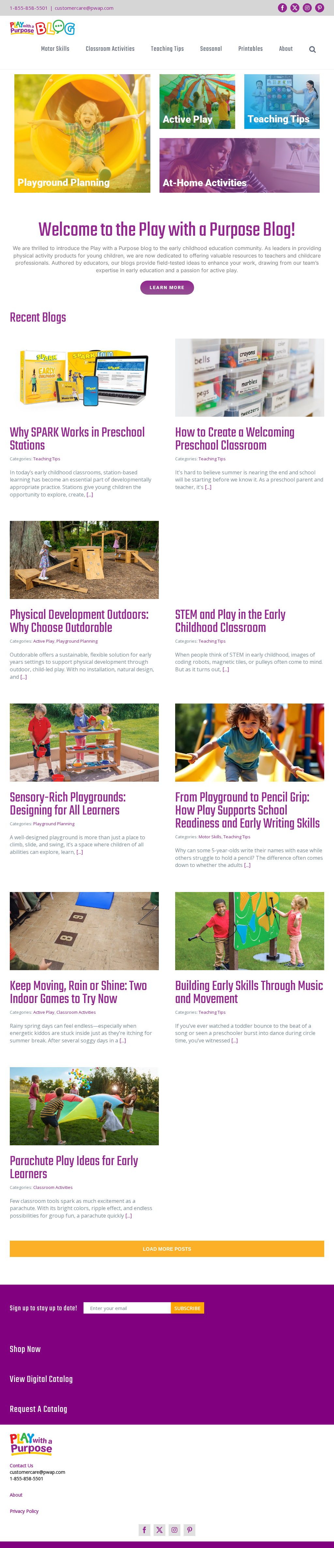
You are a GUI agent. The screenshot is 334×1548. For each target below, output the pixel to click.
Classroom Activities (76, 1012)
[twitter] (159, 1530)
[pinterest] (189, 1530)
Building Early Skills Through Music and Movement (249, 993)
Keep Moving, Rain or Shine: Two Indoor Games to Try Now (78, 993)
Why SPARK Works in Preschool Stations (77, 439)
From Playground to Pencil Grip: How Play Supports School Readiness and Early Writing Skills (247, 811)
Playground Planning (64, 182)
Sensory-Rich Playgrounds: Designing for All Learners (68, 804)
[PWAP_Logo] (31, 1444)
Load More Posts (167, 1249)
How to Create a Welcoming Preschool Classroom (235, 439)
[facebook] (144, 1530)
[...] (89, 494)
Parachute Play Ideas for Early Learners (74, 1168)
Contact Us (21, 1465)
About (16, 1495)
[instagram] (174, 1530)
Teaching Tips (279, 119)
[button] (312, 49)
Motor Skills (210, 837)
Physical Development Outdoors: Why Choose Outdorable (79, 622)
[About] (167, 254)
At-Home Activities (205, 182)
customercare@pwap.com (84, 8)
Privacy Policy (24, 1511)
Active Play (188, 119)
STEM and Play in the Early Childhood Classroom (230, 622)
